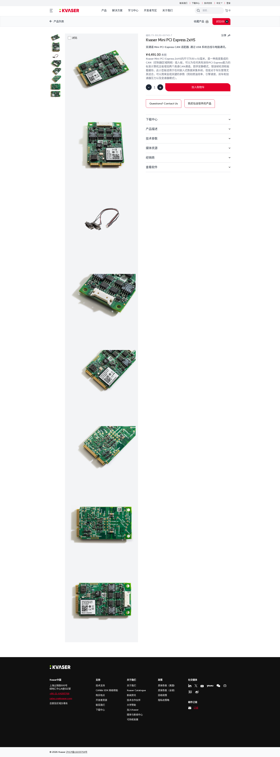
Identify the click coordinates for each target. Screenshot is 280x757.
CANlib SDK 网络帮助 (107, 690)
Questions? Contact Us (163, 103)
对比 (220, 21)
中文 (218, 3)
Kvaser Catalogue (136, 690)
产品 (104, 10)
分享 (223, 35)
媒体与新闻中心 (135, 714)
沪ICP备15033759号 (76, 752)
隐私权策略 (163, 700)
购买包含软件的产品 (199, 103)
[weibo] (197, 692)
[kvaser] (69, 10)
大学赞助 (131, 705)
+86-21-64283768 (59, 693)
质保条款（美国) (166, 685)
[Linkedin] (189, 685)
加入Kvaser (133, 709)
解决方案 (117, 10)
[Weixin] (218, 685)
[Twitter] (195, 685)
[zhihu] (190, 692)
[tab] (188, 119)
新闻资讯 (131, 695)
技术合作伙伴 (133, 700)
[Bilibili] (225, 685)
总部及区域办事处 (59, 703)
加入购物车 (198, 87)
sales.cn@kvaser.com (61, 698)
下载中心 (196, 3)
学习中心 (133, 10)
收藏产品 (199, 21)
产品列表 (59, 21)
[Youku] (210, 686)
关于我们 (167, 10)
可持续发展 (132, 719)
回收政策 (162, 695)
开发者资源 (101, 700)
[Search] (198, 10)
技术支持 (208, 3)
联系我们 (183, 3)
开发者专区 (150, 10)
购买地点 (100, 695)
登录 (228, 3)
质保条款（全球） (167, 690)
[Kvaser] (60, 668)
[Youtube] (202, 686)
